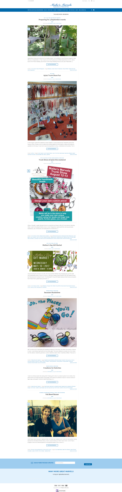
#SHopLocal (70, 235)
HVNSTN (36, 450)
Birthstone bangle (58, 360)
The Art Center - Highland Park (44, 450)
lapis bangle (42, 387)
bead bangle (47, 386)
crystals (33, 450)
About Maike (84, 0)
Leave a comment (73, 70)
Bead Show (65, 449)
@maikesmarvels (64, 474)
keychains (37, 361)
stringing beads (65, 361)
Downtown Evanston (31, 154)
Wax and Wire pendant (68, 387)
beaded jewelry (53, 237)
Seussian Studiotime (52, 292)
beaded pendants (60, 237)
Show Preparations (31, 70)
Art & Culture (47, 17)
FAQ (89, 0)
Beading (49, 68)
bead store (67, 153)
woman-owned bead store (48, 238)
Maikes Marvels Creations (44, 235)
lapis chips (47, 387)
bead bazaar (62, 153)
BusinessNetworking (49, 392)
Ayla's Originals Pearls (48, 153)
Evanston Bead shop (39, 154)
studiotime (71, 361)
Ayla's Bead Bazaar (58, 449)
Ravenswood (63, 285)
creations (37, 387)
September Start (72, 68)
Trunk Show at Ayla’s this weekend (52, 160)
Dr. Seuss (72, 360)
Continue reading (52, 64)
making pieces (59, 361)
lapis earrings (51, 387)
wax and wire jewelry (42, 362)
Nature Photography (55, 17)
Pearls (45, 154)
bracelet (63, 360)
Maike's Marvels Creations (44, 361)
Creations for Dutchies (52, 368)
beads (74, 153)
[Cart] (93, 10)
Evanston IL (32, 238)
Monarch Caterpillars (58, 68)
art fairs (52, 73)
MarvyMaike (58, 23)
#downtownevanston (57, 235)
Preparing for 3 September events (52, 20)
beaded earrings (65, 386)
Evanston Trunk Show (39, 238)
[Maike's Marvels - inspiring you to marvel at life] (61, 5)
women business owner (67, 238)
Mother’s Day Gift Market (52, 245)
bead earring (52, 386)
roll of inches (56, 387)
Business (42, 392)
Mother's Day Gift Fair (57, 285)
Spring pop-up (39, 287)
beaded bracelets (47, 237)
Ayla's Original (40, 153)
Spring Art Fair (33, 287)
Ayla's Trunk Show (56, 153)
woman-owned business (58, 238)
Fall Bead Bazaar (52, 394)
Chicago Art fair (49, 285)
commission (33, 387)
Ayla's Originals (33, 237)
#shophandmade (64, 235)
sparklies (48, 154)
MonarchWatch (66, 68)
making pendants (53, 361)
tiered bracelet (34, 362)
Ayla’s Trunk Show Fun (52, 75)
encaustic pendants (31, 361)
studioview (44, 287)
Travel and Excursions (59, 392)
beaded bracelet (48, 360)
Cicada (53, 68)
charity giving (67, 360)
